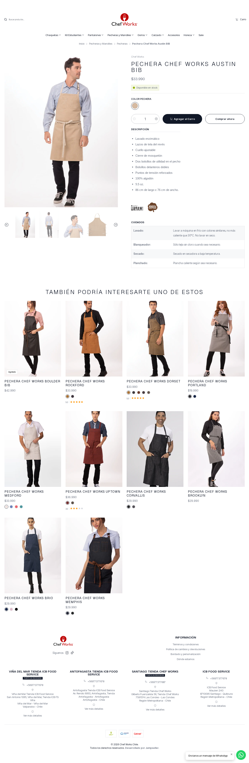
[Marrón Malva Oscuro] (144, 392)
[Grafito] (134, 392)
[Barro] (73, 503)
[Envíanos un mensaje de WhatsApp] (241, 755)
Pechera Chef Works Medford (24, 494)
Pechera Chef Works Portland (207, 383)
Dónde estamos (185, 659)
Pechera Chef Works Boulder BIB (32, 383)
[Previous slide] (7, 225)
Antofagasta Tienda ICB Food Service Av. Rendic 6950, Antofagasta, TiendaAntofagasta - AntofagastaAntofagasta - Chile (94, 695)
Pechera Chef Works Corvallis (146, 494)
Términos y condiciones (186, 644)
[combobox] (23, 19)
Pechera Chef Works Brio (28, 598)
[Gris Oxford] (134, 507)
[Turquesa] (21, 507)
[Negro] (16, 609)
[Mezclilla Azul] (67, 613)
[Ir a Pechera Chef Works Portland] (216, 339)
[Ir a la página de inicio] (124, 19)
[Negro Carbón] (190, 396)
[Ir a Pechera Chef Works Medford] (32, 449)
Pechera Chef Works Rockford (85, 383)
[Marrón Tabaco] (67, 396)
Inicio (81, 44)
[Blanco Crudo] (6, 507)
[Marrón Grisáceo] (149, 392)
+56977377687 (157, 682)
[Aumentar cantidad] (156, 119)
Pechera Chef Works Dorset (154, 381)
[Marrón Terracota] (139, 392)
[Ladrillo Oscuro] (67, 503)
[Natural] (135, 106)
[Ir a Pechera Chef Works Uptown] (94, 449)
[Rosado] (11, 609)
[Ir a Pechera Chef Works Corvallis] (155, 449)
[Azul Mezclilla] (11, 507)
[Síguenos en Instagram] (67, 653)
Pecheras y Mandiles (100, 44)
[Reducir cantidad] (134, 119)
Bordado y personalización (186, 654)
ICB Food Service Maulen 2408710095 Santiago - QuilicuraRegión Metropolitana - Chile (216, 692)
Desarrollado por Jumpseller (142, 747)
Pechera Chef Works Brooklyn (207, 494)
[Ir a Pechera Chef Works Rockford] (94, 339)
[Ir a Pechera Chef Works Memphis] (94, 555)
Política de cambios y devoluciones (185, 649)
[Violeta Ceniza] (73, 396)
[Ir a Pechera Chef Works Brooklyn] (216, 449)
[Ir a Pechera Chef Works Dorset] (155, 339)
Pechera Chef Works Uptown (93, 492)
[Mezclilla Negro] (129, 507)
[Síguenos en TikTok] (72, 653)
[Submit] (5, 19)
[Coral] (16, 507)
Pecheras (122, 44)
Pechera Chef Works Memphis (85, 600)
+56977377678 (34, 685)
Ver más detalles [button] (32, 715)
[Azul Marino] (195, 396)
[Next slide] (115, 225)
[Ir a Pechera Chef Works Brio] (32, 555)
